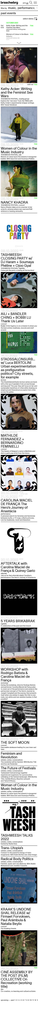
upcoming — (5, 1000)
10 (31, 1000)
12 (35, 1000)
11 (33, 1000)
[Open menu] (35, 2)
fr (25, 3)
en (27, 3)
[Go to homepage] (10, 2)
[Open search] (31, 3)
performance (26, 7)
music (12, 7)
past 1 (13, 1000)
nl (23, 3)
